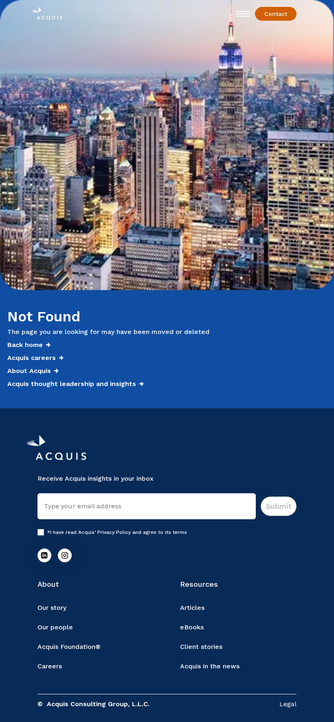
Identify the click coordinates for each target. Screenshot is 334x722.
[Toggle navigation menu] (243, 14)
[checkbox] (40, 532)
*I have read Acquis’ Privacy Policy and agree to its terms (117, 532)
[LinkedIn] (44, 555)
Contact (275, 14)
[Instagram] (65, 555)
